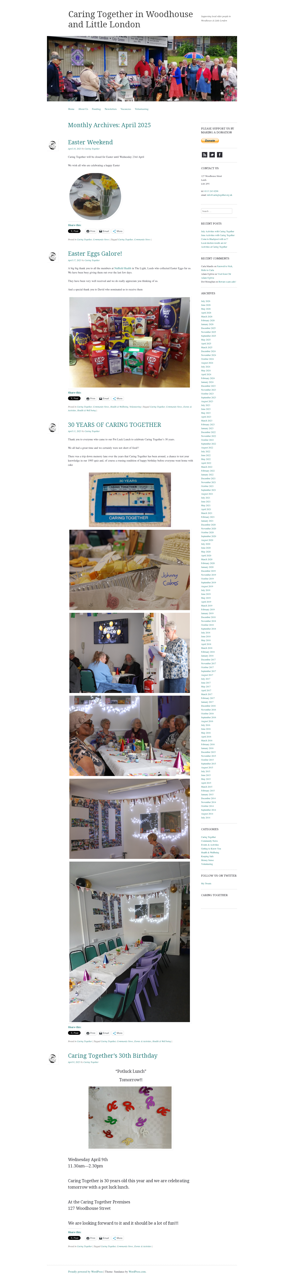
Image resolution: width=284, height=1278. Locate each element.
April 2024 (206, 374)
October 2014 (207, 805)
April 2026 (206, 312)
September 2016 (208, 717)
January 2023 (207, 428)
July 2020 (205, 543)
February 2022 (208, 470)
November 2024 (208, 354)
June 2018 (206, 636)
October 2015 (207, 759)
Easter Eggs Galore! (95, 253)
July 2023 (205, 405)
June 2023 (206, 408)
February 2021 (208, 516)
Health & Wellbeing (119, 406)
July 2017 (205, 678)
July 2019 (205, 590)
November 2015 (208, 755)
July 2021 (205, 497)
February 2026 (208, 320)
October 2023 (207, 393)
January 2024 (207, 381)
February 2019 (208, 609)
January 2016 (207, 748)
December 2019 (208, 570)
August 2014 (207, 813)
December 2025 (208, 328)
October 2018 (207, 624)
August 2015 (207, 767)
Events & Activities (142, 1041)
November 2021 (208, 482)
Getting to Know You (211, 848)
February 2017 (208, 698)
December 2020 (208, 524)
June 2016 (206, 728)
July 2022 (205, 451)
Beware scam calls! (227, 281)
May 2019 (206, 597)
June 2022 (206, 455)
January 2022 (207, 474)
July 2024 (205, 366)
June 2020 (206, 547)
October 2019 (207, 578)
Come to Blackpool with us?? (214, 238)
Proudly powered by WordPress (85, 1271)
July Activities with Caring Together (217, 231)
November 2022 (208, 435)
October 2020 (207, 532)
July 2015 (205, 771)
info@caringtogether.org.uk (219, 194)
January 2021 (207, 520)
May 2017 (206, 686)
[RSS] (204, 156)
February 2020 (208, 563)
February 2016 (208, 744)
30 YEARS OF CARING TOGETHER (114, 424)
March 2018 (206, 647)
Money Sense (207, 860)
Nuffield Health (122, 268)
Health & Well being (86, 410)
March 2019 (206, 605)
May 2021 (206, 505)
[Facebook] (219, 156)
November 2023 (208, 389)
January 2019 (207, 613)
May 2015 (206, 778)
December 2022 (208, 432)
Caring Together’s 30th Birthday (112, 1055)
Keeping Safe (207, 856)
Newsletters (111, 109)
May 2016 (206, 732)
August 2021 (207, 493)
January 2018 (207, 655)
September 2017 (208, 671)
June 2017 (206, 682)
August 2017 (207, 674)
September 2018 (208, 628)
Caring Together (92, 148)
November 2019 (208, 574)
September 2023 (208, 397)
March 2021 (206, 513)
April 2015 (206, 782)
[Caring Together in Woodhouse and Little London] (142, 68)
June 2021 (206, 501)
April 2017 (206, 690)
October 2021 (207, 486)
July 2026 (205, 301)
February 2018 (208, 651)
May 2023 (206, 412)
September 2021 (208, 489)
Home (71, 109)
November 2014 (208, 802)
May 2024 (206, 370)
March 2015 (206, 786)
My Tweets (206, 883)
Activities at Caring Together (214, 246)
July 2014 (205, 817)
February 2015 (208, 790)
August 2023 (207, 401)
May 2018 (206, 640)
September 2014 (208, 809)
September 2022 (208, 443)
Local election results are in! (214, 242)
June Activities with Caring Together (218, 235)
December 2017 (208, 659)
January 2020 (207, 566)
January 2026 (207, 324)
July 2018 (205, 632)
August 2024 (207, 362)
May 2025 (206, 339)
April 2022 (206, 462)
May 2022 (206, 459)
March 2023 (206, 420)
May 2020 (206, 551)
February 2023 (208, 424)
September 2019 (208, 582)
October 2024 (207, 358)
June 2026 (206, 304)
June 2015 (206, 775)
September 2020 (208, 536)
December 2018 (208, 617)
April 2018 (206, 644)
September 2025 (208, 335)
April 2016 (206, 736)
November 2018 (208, 620)
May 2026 (206, 308)
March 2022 (206, 466)
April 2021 (206, 509)
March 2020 (206, 559)
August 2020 (207, 539)
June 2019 (206, 593)
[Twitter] (212, 156)
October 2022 (207, 439)
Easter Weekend (90, 142)
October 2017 (207, 667)
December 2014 (208, 798)
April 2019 (206, 601)
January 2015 (207, 794)
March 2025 (206, 347)
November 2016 (208, 709)
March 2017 (206, 694)
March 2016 (206, 740)
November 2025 (208, 331)
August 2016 (207, 721)
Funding (96, 109)
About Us (83, 109)
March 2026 (206, 316)
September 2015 (208, 763)
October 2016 (207, 713)
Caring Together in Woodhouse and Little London (130, 19)
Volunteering (142, 109)
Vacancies (126, 109)
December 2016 (208, 705)
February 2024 (208, 378)
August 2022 (207, 447)
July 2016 (205, 724)
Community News (101, 239)
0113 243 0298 (211, 191)
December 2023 (208, 385)
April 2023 (206, 416)
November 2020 (208, 528)
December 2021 (208, 478)
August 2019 (207, 586)
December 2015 (208, 751)
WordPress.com (137, 1271)
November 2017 (208, 663)
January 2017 (207, 701)
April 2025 (206, 343)
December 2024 (208, 351)
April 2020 (206, 555)
